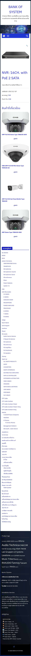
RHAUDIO (6, 562)
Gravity (9, 549)
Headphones (7, 266)
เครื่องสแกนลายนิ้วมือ (7, 502)
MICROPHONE (8, 302)
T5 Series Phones (10, 422)
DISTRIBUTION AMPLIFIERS (11, 372)
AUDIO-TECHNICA (7, 261)
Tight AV (8, 567)
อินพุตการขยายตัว (6, 485)
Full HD (4, 549)
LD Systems (18, 552)
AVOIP (5, 364)
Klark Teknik (5, 323)
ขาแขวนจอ (5, 435)
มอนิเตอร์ (4, 451)
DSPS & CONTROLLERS (10, 375)
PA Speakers (7, 353)
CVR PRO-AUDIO (6, 292)
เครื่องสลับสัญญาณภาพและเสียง (10, 499)
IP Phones (6, 420)
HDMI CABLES (7, 381)
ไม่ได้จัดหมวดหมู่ (6, 522)
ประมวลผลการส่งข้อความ (9, 449)
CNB (9, 95)
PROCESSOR (7, 308)
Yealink (4, 412)
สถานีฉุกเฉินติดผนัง (7, 479)
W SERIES (6, 316)
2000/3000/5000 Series (10, 263)
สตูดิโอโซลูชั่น (7, 471)
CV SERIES (6, 294)
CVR (26, 545)
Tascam (23, 563)
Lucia (11, 555)
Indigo (3, 320)
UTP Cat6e (5, 398)
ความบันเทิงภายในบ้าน (8, 437)
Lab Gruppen (5, 325)
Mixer (5, 280)
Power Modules (8, 283)
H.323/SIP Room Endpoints (11, 415)
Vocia (12, 566)
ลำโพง (5, 459)
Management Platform (10, 426)
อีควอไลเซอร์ (5, 493)
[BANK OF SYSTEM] (4, 36)
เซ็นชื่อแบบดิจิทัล (8, 473)
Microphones (7, 269)
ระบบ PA (4, 454)
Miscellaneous (8, 277)
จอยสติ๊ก (4, 443)
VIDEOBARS (7, 392)
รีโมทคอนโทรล (6, 477)
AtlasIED (16, 541)
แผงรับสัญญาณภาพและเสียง (9, 516)
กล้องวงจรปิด (7, 468)
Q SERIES (6, 311)
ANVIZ (3, 255)
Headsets (6, 417)
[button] (27, 45)
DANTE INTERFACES (9, 370)
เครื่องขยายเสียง (8, 462)
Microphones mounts (10, 272)
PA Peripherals (8, 350)
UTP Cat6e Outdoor (7, 401)
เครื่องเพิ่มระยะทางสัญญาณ (9, 505)
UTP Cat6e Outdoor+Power (9, 404)
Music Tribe (7, 558)
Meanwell (22, 555)
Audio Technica (10, 545)
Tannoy (4, 356)
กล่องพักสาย (5, 432)
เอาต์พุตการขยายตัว (7, 510)
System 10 (6, 286)
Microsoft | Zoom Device (11, 429)
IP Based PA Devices (9, 339)
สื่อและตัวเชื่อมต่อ (6, 482)
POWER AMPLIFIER (9, 305)
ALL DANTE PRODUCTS (10, 361)
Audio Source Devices (10, 336)
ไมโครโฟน (5, 519)
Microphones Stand (9, 274)
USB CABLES (7, 389)
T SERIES (6, 314)
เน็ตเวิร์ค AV (5, 507)
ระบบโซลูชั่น (5, 465)
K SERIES (6, 297)
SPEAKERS (6, 384)
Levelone (4, 328)
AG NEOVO (5, 252)
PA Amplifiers (7, 347)
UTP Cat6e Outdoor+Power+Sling (11, 407)
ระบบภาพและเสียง (7, 457)
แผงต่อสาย (4, 513)
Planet (3, 331)
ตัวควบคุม (4, 446)
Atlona (21, 541)
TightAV (4, 567)
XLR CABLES (7, 395)
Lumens (17, 555)
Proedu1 (20, 559)
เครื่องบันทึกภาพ (6, 496)
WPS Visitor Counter (15, 639)
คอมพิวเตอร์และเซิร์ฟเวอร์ (9, 440)
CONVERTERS (7, 367)
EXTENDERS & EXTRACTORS (11, 378)
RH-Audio (4, 334)
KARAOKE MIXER (8, 300)
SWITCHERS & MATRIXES (10, 386)
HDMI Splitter (7, 487)
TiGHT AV (4, 359)
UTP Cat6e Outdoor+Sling (9, 409)
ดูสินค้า (15, 138)
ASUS (3, 258)
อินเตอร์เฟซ (5, 491)
